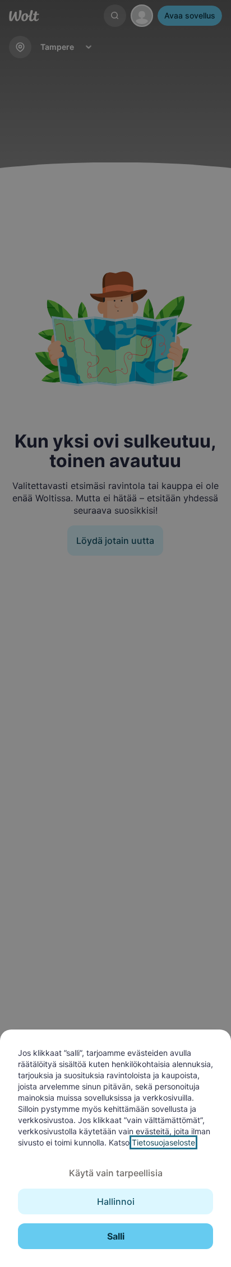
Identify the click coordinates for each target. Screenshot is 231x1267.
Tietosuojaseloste (163, 1142)
